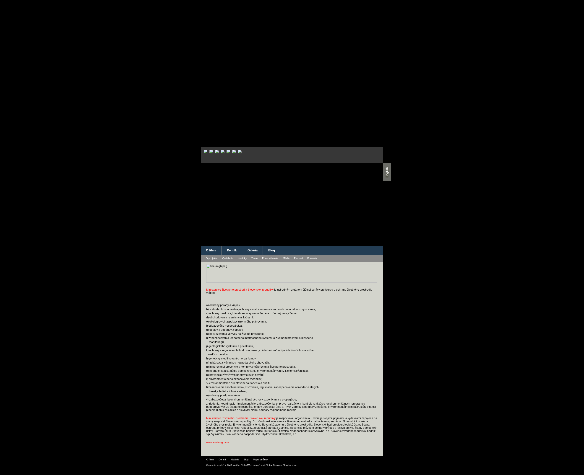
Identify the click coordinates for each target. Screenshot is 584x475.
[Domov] (235, 226)
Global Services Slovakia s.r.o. (281, 465)
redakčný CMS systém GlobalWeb (234, 465)
